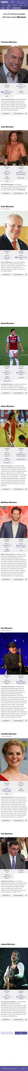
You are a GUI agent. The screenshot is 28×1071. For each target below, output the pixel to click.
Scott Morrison (7, 206)
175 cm (6, 378)
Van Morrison (6, 628)
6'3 (9, 178)
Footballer (21, 377)
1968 (9, 257)
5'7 (23, 92)
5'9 (9, 378)
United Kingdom (22, 372)
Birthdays (15, 5)
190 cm (6, 178)
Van (7, 677)
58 (8, 259)
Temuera (7, 87)
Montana (23, 456)
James (7, 992)
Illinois (9, 791)
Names (8, 5)
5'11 (9, 551)
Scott (7, 253)
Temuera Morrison (9, 42)
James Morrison (8, 944)
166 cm (20, 790)
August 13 (5, 997)
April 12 (19, 784)
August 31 (5, 681)
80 (8, 683)
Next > (21, 1033)
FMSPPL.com (14, 1068)
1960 (24, 86)
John (7, 168)
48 (8, 878)
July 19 (5, 454)
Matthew (7, 541)
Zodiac (20, 5)
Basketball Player (21, 459)
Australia (19, 257)
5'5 (23, 790)
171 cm (20, 92)
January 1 (5, 876)
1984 (9, 454)
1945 (9, 681)
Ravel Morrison (7, 323)
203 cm (6, 460)
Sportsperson (7, 381)
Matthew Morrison (9, 502)
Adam (7, 450)
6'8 (9, 460)
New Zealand (6, 92)
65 (22, 87)
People (3, 5)
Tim (7, 872)
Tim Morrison (7, 834)
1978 (10, 545)
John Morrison (7, 127)
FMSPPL (4, 2)
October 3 (5, 172)
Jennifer (7, 784)
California (23, 174)
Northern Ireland (21, 683)
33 (8, 374)
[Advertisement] (14, 29)
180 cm (5, 551)
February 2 (5, 372)
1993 (10, 372)
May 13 (5, 257)
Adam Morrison (7, 406)
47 (8, 547)
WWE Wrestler (21, 177)
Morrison (21, 168)
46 (8, 174)
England (21, 374)
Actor (7, 96)
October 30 (5, 545)
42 (8, 456)
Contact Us (23, 1068)
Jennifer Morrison (8, 734)
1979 (9, 172)
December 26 (20, 86)
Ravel (7, 368)
